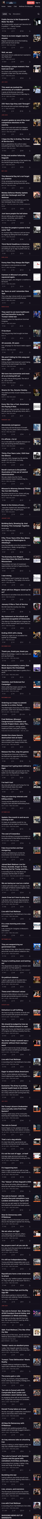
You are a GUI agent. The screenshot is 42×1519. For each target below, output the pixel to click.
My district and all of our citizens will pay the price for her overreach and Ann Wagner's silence (15, 494)
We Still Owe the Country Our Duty (13, 607)
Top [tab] (10, 14)
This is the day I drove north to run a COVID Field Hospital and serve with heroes (16, 297)
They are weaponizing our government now (12, 945)
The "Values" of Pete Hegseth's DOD (16, 1182)
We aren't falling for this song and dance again (15, 358)
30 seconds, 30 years (10, 343)
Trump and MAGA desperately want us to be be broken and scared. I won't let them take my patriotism (15, 1263)
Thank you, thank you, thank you (15, 651)
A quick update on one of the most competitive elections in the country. (16, 122)
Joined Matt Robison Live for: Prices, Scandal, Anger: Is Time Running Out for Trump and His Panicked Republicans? (14, 866)
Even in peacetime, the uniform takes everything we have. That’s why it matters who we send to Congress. (15, 145)
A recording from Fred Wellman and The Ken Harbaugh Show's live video (15, 201)
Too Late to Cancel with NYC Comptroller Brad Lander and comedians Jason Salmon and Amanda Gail (14, 1392)
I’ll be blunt (6, 331)
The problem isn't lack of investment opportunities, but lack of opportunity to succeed (15, 565)
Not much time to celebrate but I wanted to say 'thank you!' (16, 56)
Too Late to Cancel (9, 1125)
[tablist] (11, 14)
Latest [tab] (5, 14)
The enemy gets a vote (11, 1376)
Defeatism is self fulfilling (12, 1010)
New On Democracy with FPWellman (12, 1216)
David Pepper (26, 1132)
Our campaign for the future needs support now (16, 346)
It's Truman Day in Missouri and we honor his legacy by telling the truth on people (16, 233)
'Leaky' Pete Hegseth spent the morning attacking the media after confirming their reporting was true (16, 1349)
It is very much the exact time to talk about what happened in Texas (16, 1249)
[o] (36, 195)
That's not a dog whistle (11, 1139)
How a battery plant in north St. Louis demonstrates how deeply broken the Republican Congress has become (14, 741)
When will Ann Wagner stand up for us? (16, 591)
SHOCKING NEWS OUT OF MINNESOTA (12, 1516)
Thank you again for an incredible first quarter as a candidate (14, 636)
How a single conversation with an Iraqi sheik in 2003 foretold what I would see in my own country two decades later (16, 1171)
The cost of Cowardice (11, 834)
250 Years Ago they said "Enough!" (16, 104)
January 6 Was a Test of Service (15, 604)
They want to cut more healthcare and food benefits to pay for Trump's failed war (15, 314)
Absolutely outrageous (11, 425)
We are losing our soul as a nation (15, 883)
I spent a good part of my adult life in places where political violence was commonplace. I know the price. (14, 981)
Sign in (38, 3)
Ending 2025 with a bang (12, 633)
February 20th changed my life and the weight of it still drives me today (15, 459)
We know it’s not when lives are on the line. (16, 595)
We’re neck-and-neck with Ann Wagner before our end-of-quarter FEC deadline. (15, 128)
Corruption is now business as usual (14, 265)
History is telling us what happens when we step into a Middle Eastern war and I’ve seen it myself (16, 1445)
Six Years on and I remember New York (15, 292)
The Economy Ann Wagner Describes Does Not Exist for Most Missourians (15, 559)
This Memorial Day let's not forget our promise (15, 177)
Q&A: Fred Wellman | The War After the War (16, 1331)
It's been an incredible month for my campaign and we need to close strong (15, 823)
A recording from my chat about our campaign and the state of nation (14, 873)
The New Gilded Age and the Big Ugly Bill (15, 1291)
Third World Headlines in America (15, 244)
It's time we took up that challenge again (15, 106)
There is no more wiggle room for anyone (15, 37)
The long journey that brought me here (15, 333)
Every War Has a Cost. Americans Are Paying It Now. (15, 405)
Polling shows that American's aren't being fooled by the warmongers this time (16, 363)
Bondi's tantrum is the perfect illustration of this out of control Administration (15, 472)
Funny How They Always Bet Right (15, 263)
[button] (3, 6)
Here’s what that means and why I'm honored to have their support (14, 688)
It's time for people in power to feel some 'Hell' (16, 229)
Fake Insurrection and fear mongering (12, 849)
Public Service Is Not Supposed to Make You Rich (15, 20)
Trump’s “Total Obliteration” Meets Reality (16, 1361)
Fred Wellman (11, 28)
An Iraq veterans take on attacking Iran (16, 1441)
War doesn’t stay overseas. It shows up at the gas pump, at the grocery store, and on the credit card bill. (16, 410)
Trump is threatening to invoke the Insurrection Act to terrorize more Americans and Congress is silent (13, 854)
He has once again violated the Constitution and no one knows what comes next (16, 1412)
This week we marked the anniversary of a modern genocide (16, 88)
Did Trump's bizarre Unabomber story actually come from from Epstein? (15, 1109)
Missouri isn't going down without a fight (16, 767)
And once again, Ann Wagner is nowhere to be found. (16, 281)
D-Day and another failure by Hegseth (13, 157)
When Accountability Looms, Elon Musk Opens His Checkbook (15, 667)
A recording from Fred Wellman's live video (16, 914)
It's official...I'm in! (9, 439)
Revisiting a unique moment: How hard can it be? (15, 68)
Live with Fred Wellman (11, 911)
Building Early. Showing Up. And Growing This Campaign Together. (16, 524)
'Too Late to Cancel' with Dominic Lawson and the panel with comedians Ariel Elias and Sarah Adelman (15, 1458)
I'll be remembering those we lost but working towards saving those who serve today (15, 182)
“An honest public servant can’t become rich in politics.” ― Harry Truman (16, 25)
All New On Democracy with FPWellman (13, 1424)
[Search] (38, 14)
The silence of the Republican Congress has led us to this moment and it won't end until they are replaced (16, 622)
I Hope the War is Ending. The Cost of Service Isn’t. (16, 140)
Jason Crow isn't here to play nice (15, 897)
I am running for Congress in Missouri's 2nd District (15, 929)
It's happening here (9, 1168)
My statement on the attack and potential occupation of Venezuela (16, 617)
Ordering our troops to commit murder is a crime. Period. (14, 704)
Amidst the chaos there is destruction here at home (12, 736)
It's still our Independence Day (14, 1260)
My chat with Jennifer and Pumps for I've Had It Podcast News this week (15, 786)
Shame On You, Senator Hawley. (14, 390)
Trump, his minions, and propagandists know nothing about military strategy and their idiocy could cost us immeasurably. (16, 1380)
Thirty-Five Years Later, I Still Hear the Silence (15, 454)
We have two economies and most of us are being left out (15, 375)
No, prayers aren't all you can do (15, 1245)
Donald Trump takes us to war (14, 1409)
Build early (5, 528)
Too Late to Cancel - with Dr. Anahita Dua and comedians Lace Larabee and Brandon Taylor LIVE (15, 1198)
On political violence (10, 977)
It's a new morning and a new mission (13, 925)
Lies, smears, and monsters (13, 1489)
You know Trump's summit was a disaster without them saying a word (15, 1043)
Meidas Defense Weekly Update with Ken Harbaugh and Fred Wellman (15, 195)
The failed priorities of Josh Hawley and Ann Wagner (16, 394)
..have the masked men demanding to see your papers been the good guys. (16, 508)
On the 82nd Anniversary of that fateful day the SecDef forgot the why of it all (16, 161)
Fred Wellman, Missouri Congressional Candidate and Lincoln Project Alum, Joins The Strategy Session (14, 721)
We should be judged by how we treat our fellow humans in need (15, 1025)
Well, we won (7, 52)
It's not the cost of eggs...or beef (15, 1154)
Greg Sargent (26, 970)
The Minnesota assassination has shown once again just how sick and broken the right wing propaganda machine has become (15, 1493)
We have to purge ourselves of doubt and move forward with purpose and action (15, 1013)
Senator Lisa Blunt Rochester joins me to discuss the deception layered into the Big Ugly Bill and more (16, 1221)
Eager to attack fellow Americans (15, 1072)
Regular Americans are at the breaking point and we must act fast (14, 42)
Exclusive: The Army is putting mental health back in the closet (15, 1087)
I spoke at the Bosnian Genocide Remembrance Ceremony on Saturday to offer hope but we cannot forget (15, 93)
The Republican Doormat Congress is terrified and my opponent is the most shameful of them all (14, 755)
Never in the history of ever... (13, 505)
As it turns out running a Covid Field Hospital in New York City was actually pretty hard (14, 72)
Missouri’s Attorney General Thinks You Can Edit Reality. (16, 490)
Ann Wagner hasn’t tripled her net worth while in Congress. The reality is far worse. (16, 579)
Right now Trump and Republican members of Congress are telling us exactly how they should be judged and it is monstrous (16, 1030)
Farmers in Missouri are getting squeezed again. (14, 276)
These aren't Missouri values (13, 992)
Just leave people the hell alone (14, 213)
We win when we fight (11, 1231)
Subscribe (31, 3)
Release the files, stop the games (15, 752)
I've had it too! (7, 782)
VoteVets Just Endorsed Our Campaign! (13, 683)
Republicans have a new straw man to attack (16, 1275)
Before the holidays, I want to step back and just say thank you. (16, 655)
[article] (21, 25)
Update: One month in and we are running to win (15, 818)
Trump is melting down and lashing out (16, 962)
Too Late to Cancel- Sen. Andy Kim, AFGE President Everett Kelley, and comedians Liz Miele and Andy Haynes (16, 1313)
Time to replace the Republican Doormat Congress (15, 320)
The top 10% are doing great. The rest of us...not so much (15, 379)
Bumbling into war (9, 1475)
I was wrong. (7, 576)
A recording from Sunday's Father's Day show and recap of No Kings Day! (15, 1464)
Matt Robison (26, 876)
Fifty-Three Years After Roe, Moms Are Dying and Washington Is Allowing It (16, 540)
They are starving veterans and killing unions (14, 798)
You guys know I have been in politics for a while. (16, 671)
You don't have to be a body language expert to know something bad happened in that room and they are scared (16, 1049)
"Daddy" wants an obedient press (15, 1345)
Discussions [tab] (16, 14)
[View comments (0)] (12, 352)
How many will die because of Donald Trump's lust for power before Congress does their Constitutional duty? (15, 428)
